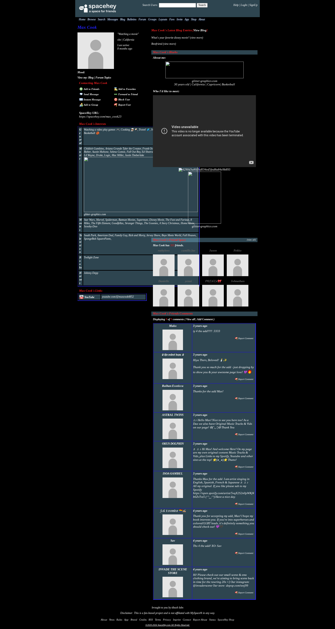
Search (202, 5)
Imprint (177, 619)
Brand (134, 619)
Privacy (167, 619)
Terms (158, 619)
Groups (152, 19)
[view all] (251, 239)
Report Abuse (200, 619)
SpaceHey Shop (226, 619)
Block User (124, 99)
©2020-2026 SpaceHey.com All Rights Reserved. (167, 625)
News (111, 619)
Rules (119, 619)
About (201, 19)
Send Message (91, 94)
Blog (122, 19)
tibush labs (177, 607)
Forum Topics (103, 77)
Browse (92, 19)
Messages (112, 19)
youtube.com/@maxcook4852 (118, 296)
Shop (193, 19)
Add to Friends (91, 89)
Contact (187, 619)
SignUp (253, 5)
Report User (124, 104)
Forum (142, 19)
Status (212, 619)
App (187, 19)
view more (196, 37)
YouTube (89, 297)
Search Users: (150, 5)
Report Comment (245, 338)
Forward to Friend (128, 94)
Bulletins (132, 19)
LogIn (244, 5)
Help (236, 5)
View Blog (199, 30)
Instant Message (92, 99)
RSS (151, 619)
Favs (172, 19)
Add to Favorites (127, 89)
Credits (143, 619)
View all (190, 319)
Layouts (163, 19)
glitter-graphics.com (95, 214)
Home (82, 19)
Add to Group (90, 104)
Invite (180, 19)
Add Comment (205, 319)
